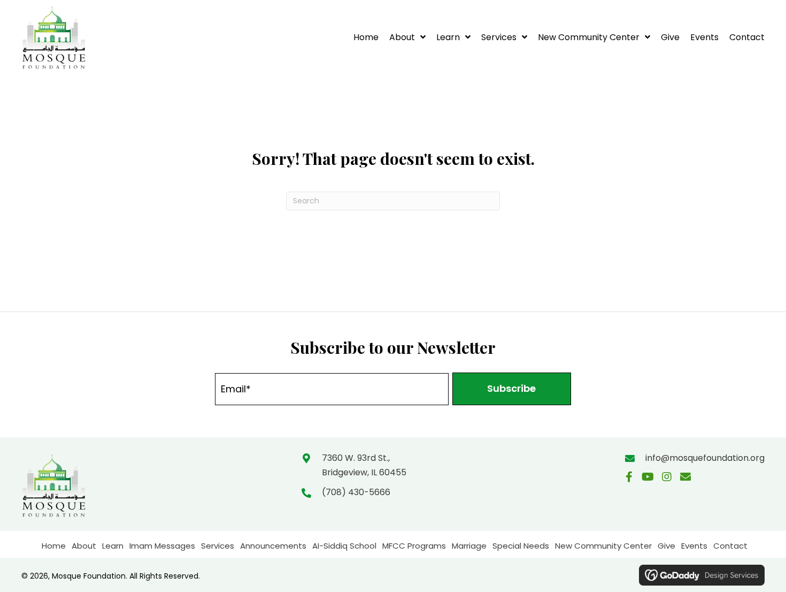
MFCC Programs (414, 545)
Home (54, 545)
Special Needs (520, 545)
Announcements (273, 545)
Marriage (469, 545)
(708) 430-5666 (356, 492)
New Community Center (603, 545)
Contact (730, 545)
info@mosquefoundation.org (705, 458)
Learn (113, 545)
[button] (511, 389)
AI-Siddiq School (344, 545)
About (84, 545)
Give (666, 545)
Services (217, 545)
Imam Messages (162, 545)
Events (694, 545)
